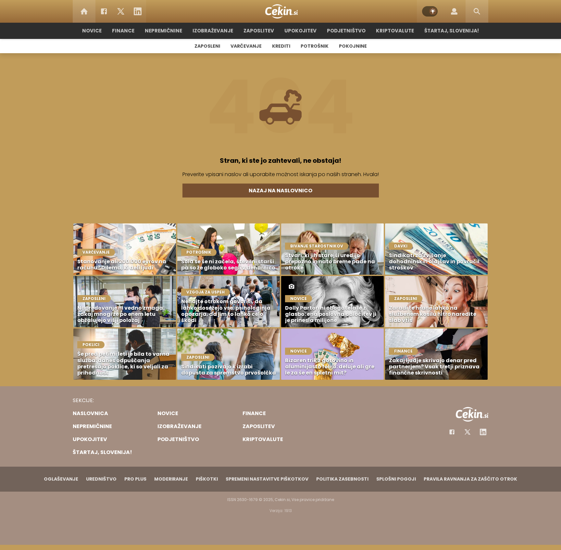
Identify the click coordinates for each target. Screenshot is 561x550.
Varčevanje (246, 46)
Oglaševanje (61, 479)
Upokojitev (300, 30)
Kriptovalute (395, 30)
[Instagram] (483, 432)
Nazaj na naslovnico (280, 190)
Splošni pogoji (396, 479)
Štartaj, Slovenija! (451, 30)
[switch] (430, 11)
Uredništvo (101, 479)
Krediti (281, 46)
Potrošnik (315, 46)
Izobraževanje (213, 30)
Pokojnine (353, 46)
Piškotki (207, 479)
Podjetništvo (346, 30)
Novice (92, 30)
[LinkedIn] (137, 11)
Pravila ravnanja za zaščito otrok (470, 479)
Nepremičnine (163, 30)
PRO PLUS (135, 479)
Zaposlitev (258, 30)
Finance (123, 30)
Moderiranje (171, 479)
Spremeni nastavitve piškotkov (267, 479)
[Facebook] (103, 11)
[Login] (454, 11)
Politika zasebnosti (342, 479)
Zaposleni (207, 46)
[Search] (477, 11)
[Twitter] (120, 11)
